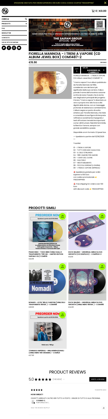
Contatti (5, 38)
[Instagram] (14, 48)
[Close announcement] (105, 3)
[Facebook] (9, 48)
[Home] (5, 11)
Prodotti (6, 23)
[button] (64, 379)
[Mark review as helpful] (103, 408)
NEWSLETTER (6, 33)
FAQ (3, 28)
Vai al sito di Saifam (10, 42)
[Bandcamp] (4, 48)
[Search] (26, 19)
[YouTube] (19, 48)
